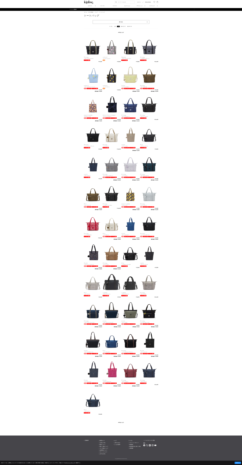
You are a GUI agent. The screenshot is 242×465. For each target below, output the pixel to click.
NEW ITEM (102, 5)
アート (141, 144)
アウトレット (140, 5)
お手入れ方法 (102, 453)
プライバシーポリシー (134, 442)
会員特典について (103, 450)
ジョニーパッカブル (88, 115)
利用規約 (131, 444)
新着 (115, 26)
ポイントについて (103, 452)
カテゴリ (90, 5)
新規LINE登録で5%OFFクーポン (121, 9)
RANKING (115, 5)
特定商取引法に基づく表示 (135, 446)
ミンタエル (105, 292)
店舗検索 (87, 440)
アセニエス (123, 57)
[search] (116, 2)
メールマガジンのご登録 (149, 440)
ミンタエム (123, 292)
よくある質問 (117, 444)
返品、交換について (104, 446)
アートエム (86, 57)
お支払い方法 (102, 442)
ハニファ (123, 144)
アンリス (86, 263)
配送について (102, 444)
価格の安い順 (123, 26)
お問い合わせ (117, 442)
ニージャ (123, 85)
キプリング (152, 5)
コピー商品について (104, 448)
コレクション (127, 5)
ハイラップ (105, 57)
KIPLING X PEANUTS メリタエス (109, 115)
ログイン (139, 2)
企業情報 (131, 448)
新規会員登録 (148, 2)
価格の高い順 (129, 26)
